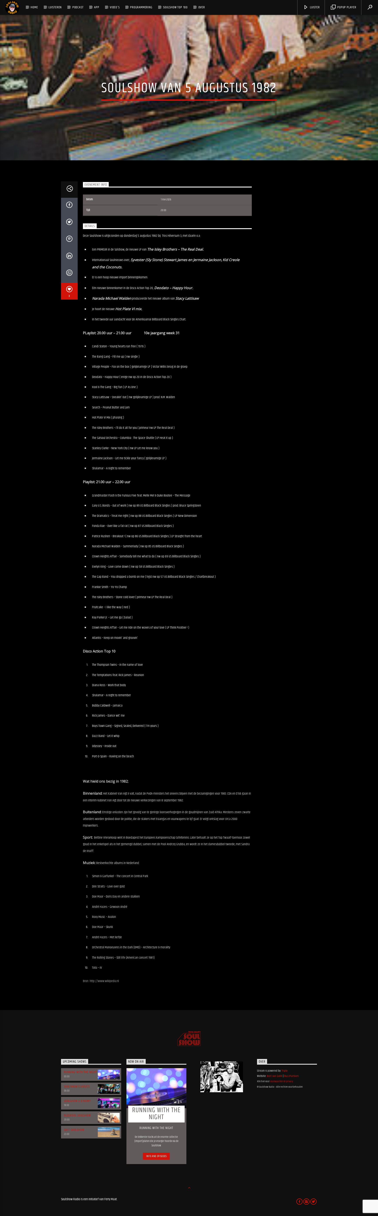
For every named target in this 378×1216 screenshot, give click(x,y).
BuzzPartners (291, 1076)
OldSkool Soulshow (77, 1115)
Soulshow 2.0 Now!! (77, 1101)
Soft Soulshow (74, 1130)
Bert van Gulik (274, 1076)
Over (201, 7)
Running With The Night (80, 1072)
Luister (314, 7)
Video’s (115, 7)
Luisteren (55, 7)
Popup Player (346, 7)
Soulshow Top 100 (175, 7)
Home (34, 7)
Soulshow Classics (77, 1086)
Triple (285, 1070)
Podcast (78, 7)
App (96, 7)
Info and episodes (156, 1156)
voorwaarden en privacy (281, 1081)
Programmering (141, 7)
